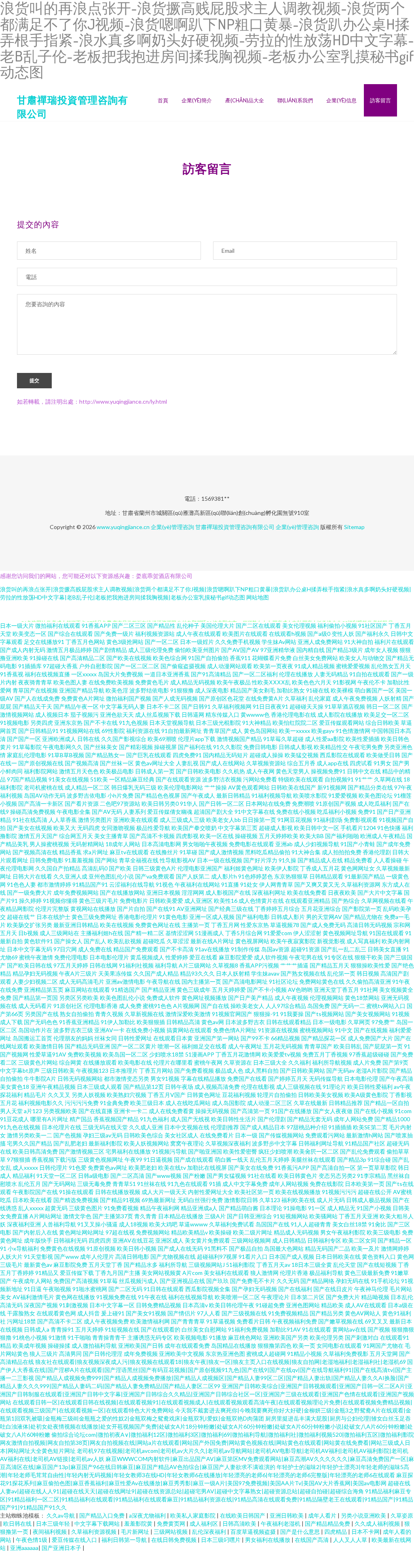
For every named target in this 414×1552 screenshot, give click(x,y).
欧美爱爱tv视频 (281, 1054)
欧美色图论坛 (376, 795)
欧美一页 (304, 1345)
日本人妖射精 (233, 973)
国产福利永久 (372, 633)
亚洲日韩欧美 (287, 1515)
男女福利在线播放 (268, 1539)
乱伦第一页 (341, 973)
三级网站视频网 (251, 1240)
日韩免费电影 (46, 860)
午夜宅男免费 (366, 746)
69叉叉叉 (376, 1321)
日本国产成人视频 (291, 1256)
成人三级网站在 (59, 933)
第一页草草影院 (377, 1167)
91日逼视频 (158, 1159)
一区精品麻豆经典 (131, 779)
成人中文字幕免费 (245, 1183)
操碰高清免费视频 (32, 811)
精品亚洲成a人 (199, 1208)
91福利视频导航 (271, 795)
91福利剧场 (327, 819)
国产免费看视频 (194, 1070)
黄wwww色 (255, 714)
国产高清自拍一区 (333, 1167)
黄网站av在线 (349, 1329)
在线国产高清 (312, 1539)
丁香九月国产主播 (117, 1272)
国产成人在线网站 (222, 763)
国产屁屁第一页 (383, 1046)
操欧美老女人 (247, 1005)
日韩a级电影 (93, 1175)
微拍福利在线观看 (57, 625)
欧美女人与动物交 (361, 657)
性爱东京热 (255, 924)
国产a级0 (318, 633)
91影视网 (344, 682)
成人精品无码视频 (192, 682)
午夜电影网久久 (62, 746)
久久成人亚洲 (146, 1127)
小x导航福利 (23, 1248)
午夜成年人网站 (32, 1280)
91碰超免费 (270, 1305)
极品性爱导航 (153, 827)
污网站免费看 (260, 779)
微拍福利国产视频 (128, 698)
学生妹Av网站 (279, 641)
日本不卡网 (365, 1531)
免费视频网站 (153, 1232)
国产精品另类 (327, 1313)
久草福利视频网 (231, 706)
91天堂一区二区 (56, 1175)
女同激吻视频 (118, 827)
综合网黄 (70, 1062)
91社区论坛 (283, 981)
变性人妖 (343, 633)
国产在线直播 (95, 1110)
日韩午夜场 (179, 1086)
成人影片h (224, 876)
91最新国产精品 (364, 876)
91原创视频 (101, 1248)
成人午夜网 (260, 771)
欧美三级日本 (147, 1102)
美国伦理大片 (217, 625)
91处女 (249, 884)
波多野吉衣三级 (73, 1030)
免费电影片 (134, 900)
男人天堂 (11, 1110)
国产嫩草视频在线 (340, 1321)
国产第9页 (395, 1062)
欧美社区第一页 (254, 1191)
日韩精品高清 (183, 1021)
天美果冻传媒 (115, 973)
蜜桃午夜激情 (36, 957)
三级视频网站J (206, 1264)
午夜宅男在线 (306, 957)
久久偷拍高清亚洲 (368, 981)
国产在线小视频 (373, 1110)
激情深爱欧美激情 (188, 1013)
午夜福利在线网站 (197, 884)
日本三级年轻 (53, 1523)
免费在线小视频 (296, 811)
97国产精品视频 (27, 779)
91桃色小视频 (30, 1337)
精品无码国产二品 (327, 1248)
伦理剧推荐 (225, 1127)
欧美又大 (64, 827)
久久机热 (233, 771)
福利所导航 (173, 1264)
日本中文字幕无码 (29, 949)
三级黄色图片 (86, 1208)
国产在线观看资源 (178, 779)
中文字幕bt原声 (20, 1070)
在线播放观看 (100, 1062)
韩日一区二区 (383, 706)
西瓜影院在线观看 (342, 755)
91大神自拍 (358, 641)
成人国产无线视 (190, 1119)
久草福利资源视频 (94, 1531)
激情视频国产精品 (239, 738)
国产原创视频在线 (40, 763)
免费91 (367, 811)
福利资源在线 (143, 730)
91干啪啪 (79, 1337)
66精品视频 (285, 1038)
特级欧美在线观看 (300, 779)
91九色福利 (154, 1119)
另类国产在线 (42, 1013)
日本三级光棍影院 (218, 722)
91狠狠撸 (182, 690)
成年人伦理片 (97, 1256)
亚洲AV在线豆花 (133, 1240)
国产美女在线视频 (29, 827)
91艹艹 (364, 779)
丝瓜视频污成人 (138, 1280)
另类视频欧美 (60, 1110)
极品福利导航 (326, 1272)
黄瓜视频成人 (147, 957)
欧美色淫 (117, 690)
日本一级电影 (329, 1021)
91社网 (369, 989)
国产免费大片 (343, 1297)
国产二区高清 (127, 1175)
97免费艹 (383, 1021)
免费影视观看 (361, 819)
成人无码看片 (35, 1005)
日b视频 (28, 933)
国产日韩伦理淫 (103, 1353)
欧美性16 (225, 900)
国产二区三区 (129, 625)
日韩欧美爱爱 (166, 900)
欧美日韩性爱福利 (370, 1086)
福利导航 (166, 965)
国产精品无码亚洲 (87, 1046)
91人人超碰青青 (311, 1224)
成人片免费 (367, 1062)
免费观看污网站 (325, 1135)
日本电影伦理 (361, 1078)
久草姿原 (402, 1515)
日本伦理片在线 (61, 1127)
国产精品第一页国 (35, 997)
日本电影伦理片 (109, 957)
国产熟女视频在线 (303, 973)
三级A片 (215, 1216)
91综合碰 (379, 1159)
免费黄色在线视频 (62, 1248)
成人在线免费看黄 (171, 1110)
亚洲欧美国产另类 (285, 1337)
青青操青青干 (109, 1337)
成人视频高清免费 (217, 1086)
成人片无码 (331, 1199)
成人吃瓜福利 (374, 803)
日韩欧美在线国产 (293, 787)
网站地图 (257, 597)
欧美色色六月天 (312, 682)
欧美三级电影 (384, 1232)
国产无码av (340, 1070)
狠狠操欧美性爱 (370, 965)
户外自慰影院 (96, 666)
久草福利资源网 (360, 884)
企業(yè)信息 (341, 100)
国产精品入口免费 (102, 1515)
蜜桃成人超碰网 (266, 1353)
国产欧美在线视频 (129, 657)
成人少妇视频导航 (316, 844)
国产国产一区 (24, 738)
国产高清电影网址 (245, 981)
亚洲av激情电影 (125, 981)
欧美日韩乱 (348, 1046)
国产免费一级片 (114, 633)
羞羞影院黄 (139, 1523)
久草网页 (359, 1021)
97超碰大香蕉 (60, 666)
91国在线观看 (386, 933)
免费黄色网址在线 (157, 924)
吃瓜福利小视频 (337, 811)
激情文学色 (77, 1216)
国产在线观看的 (160, 1329)
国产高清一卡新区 (40, 803)
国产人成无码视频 (175, 698)
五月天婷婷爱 (229, 989)
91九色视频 (133, 722)
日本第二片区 (308, 1297)
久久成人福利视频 (378, 1523)
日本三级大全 (270, 1062)
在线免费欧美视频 (111, 682)
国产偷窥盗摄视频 (183, 666)
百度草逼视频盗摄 (253, 1531)
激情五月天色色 (79, 771)
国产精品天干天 (32, 706)
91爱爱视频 (342, 795)
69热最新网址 (159, 1199)
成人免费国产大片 (370, 1038)
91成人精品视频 (314, 666)
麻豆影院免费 (70, 1264)
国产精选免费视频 (76, 1199)
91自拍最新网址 (181, 730)
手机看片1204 (358, 827)
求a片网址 (95, 852)
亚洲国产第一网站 (216, 1038)
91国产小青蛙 (357, 844)
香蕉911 (240, 657)
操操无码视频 (212, 1110)
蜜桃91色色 (157, 1005)
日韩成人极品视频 (368, 1199)
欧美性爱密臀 (240, 1151)
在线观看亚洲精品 (307, 900)
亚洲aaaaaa (24, 1547)
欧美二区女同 (359, 1240)
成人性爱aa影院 (324, 738)
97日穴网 (65, 949)
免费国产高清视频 (76, 1280)
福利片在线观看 (394, 641)
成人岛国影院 (229, 1102)
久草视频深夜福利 (228, 1143)
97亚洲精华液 (277, 649)
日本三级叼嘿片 (221, 1539)
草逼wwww (193, 1224)
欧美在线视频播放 (298, 1191)
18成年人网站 (123, 844)
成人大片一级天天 (164, 1191)
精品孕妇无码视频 (35, 973)
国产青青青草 (188, 1321)
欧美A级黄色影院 (366, 1094)
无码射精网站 (87, 844)
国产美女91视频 (146, 1313)
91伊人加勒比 (118, 1021)
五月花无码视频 (283, 1046)
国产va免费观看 (155, 876)
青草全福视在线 (138, 860)
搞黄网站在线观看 (189, 1030)
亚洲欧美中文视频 (181, 1353)
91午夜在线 (152, 1297)
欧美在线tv (172, 1167)
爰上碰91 (113, 1313)
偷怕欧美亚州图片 (197, 649)
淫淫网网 (193, 892)
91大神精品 (256, 722)
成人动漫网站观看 (229, 666)
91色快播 (389, 827)
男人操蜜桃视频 (49, 844)
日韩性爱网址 (135, 1038)
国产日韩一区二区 (221, 803)
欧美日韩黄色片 (297, 1175)
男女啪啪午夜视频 (205, 844)
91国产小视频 (374, 1208)
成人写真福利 (363, 941)
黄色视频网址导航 (345, 933)
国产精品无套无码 (309, 1119)
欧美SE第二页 (370, 1127)
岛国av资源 (275, 949)
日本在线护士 (53, 916)
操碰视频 (246, 835)
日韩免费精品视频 (158, 1305)
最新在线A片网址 (212, 941)
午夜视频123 (92, 1070)
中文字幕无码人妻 (122, 706)
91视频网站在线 (80, 730)
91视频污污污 (339, 1191)
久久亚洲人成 (70, 876)
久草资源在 (238, 1062)
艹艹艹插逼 (294, 965)
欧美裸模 (342, 690)
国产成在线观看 (193, 1159)
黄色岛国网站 (261, 730)
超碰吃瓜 (154, 941)
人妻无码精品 (331, 674)
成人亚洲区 (198, 900)
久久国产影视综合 (123, 738)
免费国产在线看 (247, 1078)
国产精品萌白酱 (238, 1208)
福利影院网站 (41, 771)
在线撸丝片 (164, 852)
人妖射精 (390, 698)
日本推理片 (124, 1070)
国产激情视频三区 (81, 1151)
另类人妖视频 (89, 1094)
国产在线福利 (295, 1288)
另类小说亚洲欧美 (364, 1515)
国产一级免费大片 (29, 892)
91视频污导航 (169, 1151)
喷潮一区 (169, 1046)
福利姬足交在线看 (204, 1046)
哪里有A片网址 (49, 1119)
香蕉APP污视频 (259, 965)
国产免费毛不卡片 (252, 1280)
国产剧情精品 (110, 649)
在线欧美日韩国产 (243, 1515)
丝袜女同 (105, 1038)
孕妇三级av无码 (103, 1135)
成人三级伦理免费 (150, 649)
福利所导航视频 (332, 1062)
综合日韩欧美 (382, 722)
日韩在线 (88, 738)
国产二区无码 (125, 1288)
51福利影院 (240, 1264)
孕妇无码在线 (353, 1280)
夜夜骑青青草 (35, 682)
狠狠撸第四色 (274, 1345)
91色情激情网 (353, 730)
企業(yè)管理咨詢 (172, 526)
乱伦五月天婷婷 (269, 1159)
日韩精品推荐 (346, 1102)
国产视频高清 (82, 763)
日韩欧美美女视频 (320, 1094)
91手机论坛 (385, 1280)
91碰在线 (318, 690)
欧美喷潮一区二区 (237, 1297)
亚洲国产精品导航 (81, 690)
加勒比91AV (285, 1329)
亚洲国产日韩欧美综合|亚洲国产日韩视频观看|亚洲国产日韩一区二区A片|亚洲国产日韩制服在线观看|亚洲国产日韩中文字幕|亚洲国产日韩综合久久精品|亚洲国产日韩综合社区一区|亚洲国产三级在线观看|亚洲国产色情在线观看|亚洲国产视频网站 (207, 1394)
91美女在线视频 (69, 779)
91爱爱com (278, 933)
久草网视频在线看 (383, 900)
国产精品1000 (392, 1119)
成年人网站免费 (353, 1119)
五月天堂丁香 (106, 1264)
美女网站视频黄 (161, 1272)
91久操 (287, 860)
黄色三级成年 (194, 989)
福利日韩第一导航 (124, 1539)
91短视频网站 (290, 1216)
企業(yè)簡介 (197, 100)
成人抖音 (88, 1313)
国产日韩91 (196, 706)
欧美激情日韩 (46, 1046)
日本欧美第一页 (364, 1183)
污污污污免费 (82, 1102)
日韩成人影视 (296, 746)
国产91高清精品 (211, 674)
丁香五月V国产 (167, 1094)
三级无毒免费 (94, 1183)
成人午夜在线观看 (198, 633)
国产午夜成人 (198, 795)
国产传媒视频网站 (281, 1135)
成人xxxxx (25, 1167)
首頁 (163, 100)
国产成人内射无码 (22, 649)
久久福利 (299, 1062)
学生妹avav (265, 973)
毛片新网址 (135, 1531)
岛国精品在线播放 (233, 1345)
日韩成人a (36, 1329)
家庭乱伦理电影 (26, 755)
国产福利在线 (195, 746)
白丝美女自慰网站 (204, 1329)
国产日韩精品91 (38, 730)
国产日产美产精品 (250, 997)
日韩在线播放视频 (117, 1191)
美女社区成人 (182, 1135)
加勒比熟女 (291, 690)
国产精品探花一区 (323, 1038)
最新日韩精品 (233, 795)
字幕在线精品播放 (203, 1078)
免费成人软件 (163, 997)
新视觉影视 (331, 941)
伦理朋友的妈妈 (73, 1038)
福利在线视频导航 (190, 1297)
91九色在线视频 (20, 1127)
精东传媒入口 (222, 714)
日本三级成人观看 (99, 1086)
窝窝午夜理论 (187, 1143)
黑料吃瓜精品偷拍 (267, 852)
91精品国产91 (90, 884)
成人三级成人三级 (182, 819)
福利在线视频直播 (47, 674)
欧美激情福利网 (150, 1321)
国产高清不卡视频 (152, 835)
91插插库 (30, 666)
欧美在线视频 (117, 924)
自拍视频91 (339, 779)
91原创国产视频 (336, 803)
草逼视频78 (284, 924)
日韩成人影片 (288, 916)
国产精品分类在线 (370, 787)
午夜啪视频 (57, 1288)
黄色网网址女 (358, 868)
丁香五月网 (225, 924)
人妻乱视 (187, 763)
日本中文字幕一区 (112, 1305)
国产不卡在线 (101, 722)
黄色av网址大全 (155, 763)
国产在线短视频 (377, 1264)
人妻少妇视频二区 (35, 981)
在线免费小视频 (145, 1030)
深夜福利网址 (269, 892)
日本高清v (195, 1305)
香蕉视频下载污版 (54, 1159)
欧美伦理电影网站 (180, 787)
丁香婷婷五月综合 (277, 908)
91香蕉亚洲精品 (79, 1021)
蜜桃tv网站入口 (386, 1005)
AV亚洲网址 (192, 908)
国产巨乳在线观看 (148, 755)
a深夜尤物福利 (148, 1515)
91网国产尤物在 (383, 1345)
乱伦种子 (188, 625)
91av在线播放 (212, 949)
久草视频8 (225, 965)
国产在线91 (160, 908)
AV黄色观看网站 (249, 787)
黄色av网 (212, 1021)
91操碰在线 (44, 657)
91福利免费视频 (248, 1329)
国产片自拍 (131, 908)
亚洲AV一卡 (109, 1030)
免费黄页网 (171, 1523)
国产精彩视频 (136, 746)
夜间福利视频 (50, 1531)
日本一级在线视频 (219, 860)
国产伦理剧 (272, 1119)
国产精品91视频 (120, 1199)
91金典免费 (114, 1102)
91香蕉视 (11, 674)
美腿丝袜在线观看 (313, 1159)
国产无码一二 (348, 1005)
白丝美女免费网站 (315, 657)
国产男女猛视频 (226, 1175)
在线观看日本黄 (173, 1038)
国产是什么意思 (300, 1531)
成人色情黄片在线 (261, 900)
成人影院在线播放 (340, 714)
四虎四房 (100, 1240)
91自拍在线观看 (369, 674)
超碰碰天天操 (306, 706)
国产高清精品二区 (82, 657)
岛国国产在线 (272, 1224)
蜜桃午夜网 (208, 1062)
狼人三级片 (44, 1353)
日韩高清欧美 (240, 1523)
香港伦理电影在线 (293, 714)
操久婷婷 (30, 900)
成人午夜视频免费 (106, 1321)
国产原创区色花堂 (221, 698)
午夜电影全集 (74, 811)
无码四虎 (88, 827)
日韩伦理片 (53, 1167)
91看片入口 (253, 1256)
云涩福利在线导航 (131, 884)
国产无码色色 (41, 1021)
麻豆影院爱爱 (236, 957)
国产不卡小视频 (267, 989)
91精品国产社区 (365, 1143)
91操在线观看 (76, 1191)
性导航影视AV (178, 860)
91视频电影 (14, 722)
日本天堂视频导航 (171, 722)
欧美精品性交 (331, 746)
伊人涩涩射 (307, 933)
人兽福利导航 (59, 1224)
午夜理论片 (275, 1297)
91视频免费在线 (116, 1297)
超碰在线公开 (375, 1191)
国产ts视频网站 (324, 1013)
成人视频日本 (52, 714)
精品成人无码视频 (296, 1232)
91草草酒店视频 (345, 706)
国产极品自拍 (246, 1248)
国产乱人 (95, 941)
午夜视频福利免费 (294, 1321)
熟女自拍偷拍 (77, 1013)
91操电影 (295, 1208)
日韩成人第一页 (155, 771)
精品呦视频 (375, 1297)
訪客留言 (380, 100)
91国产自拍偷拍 (208, 657)
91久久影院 (227, 746)
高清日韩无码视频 (369, 924)
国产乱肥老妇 (70, 1143)
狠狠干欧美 (369, 957)
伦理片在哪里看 (173, 1062)
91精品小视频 (304, 1353)
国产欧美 (120, 868)
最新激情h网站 (364, 1135)
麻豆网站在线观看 (87, 989)
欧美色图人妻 (70, 682)
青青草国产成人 (223, 730)
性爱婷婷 (176, 957)
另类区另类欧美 (79, 997)
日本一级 (246, 1135)
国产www (66, 1256)
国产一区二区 (162, 641)
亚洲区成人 (169, 1240)
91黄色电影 (173, 916)
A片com (192, 1272)
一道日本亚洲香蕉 (167, 674)
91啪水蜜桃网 (89, 1288)
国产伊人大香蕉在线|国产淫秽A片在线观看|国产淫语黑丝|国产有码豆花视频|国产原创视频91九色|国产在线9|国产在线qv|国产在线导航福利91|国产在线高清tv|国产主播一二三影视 (206, 1369)
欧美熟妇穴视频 (126, 1094)
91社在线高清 (30, 819)
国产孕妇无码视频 (254, 1288)
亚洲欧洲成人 (59, 738)
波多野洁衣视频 (222, 779)
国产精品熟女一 (105, 755)
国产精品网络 (317, 1280)
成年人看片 (323, 1515)
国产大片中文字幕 (380, 892)
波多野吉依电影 (86, 795)
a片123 (33, 1110)
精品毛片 (35, 1094)
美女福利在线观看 (226, 1272)
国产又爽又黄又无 (317, 884)
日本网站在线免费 (268, 803)
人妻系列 (134, 811)
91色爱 (78, 1167)
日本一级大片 (17, 625)
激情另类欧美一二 (29, 1135)
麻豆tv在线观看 (129, 852)
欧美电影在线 (135, 1062)
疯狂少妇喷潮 (275, 1151)
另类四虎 (41, 722)
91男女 (382, 763)
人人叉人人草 (350, 1539)
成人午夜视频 (291, 997)
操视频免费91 (328, 771)
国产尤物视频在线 (173, 1256)
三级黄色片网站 (38, 1062)
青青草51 (124, 1183)
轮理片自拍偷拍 (277, 1094)
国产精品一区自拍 (386, 1102)
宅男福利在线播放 (128, 1151)
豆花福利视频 (239, 1094)
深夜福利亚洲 (24, 1224)
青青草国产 (318, 1046)
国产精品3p (351, 1159)
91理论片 (334, 1086)
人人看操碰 (388, 860)
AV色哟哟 (300, 989)
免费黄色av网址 (107, 1167)
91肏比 (377, 1224)
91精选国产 (125, 989)
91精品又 (47, 1272)
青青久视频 (109, 1013)
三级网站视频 (171, 1531)
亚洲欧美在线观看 (135, 819)
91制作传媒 (245, 949)
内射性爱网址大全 (210, 1191)
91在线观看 (316, 1329)
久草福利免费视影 (345, 1353)
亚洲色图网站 (303, 1305)
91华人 (189, 803)
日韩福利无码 (70, 1240)
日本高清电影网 (161, 844)
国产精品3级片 (344, 649)
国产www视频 (164, 1175)
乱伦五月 (29, 1183)
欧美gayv (322, 730)
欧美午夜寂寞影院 (293, 941)
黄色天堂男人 (293, 771)
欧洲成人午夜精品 (383, 835)
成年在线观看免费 (187, 1345)
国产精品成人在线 (320, 860)
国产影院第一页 (362, 908)
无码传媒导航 (326, 1078)
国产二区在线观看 (258, 625)
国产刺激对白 (362, 1337)
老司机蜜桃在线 (43, 787)
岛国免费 (318, 1005)
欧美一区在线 (217, 835)
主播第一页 (196, 924)
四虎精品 (336, 1531)
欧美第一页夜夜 (273, 666)
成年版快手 (38, 1240)
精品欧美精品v (189, 1232)
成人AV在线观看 (366, 1305)
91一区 (317, 1208)
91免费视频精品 (288, 1313)
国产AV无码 (107, 811)
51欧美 (99, 779)
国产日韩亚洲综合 (249, 1216)
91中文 (344, 1030)
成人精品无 (341, 1208)
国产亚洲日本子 (62, 1547)
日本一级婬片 (197, 641)
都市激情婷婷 (54, 884)
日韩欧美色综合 (143, 1135)
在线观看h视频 (287, 633)
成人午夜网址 (245, 1046)
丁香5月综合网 (243, 933)
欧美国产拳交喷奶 (194, 827)
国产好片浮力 (260, 860)
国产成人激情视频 (221, 852)
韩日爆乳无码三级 (133, 787)
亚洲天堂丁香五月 (336, 989)
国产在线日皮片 (333, 1288)
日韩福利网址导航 (321, 1143)
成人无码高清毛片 (81, 981)
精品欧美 (332, 1305)
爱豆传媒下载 (77, 1272)
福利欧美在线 (298, 1199)
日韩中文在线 (364, 771)
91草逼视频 (220, 1321)
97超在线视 (120, 1232)
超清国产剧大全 (213, 811)
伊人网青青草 (276, 884)
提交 (34, 380)
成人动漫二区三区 (269, 1102)
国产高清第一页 (250, 1110)
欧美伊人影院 (282, 868)
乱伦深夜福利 (209, 1531)
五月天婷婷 (89, 1329)
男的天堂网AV (324, 916)
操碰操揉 (59, 1345)
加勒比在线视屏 (207, 1167)
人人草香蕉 (63, 819)
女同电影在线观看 (339, 1345)
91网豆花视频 (294, 819)
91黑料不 (216, 1248)
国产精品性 (161, 625)
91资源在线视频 (278, 1030)
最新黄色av (38, 1264)
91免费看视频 (121, 1208)
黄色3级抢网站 (125, 641)
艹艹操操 (215, 787)
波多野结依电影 (149, 690)
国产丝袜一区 (117, 763)
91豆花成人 (14, 1119)
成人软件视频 (271, 957)
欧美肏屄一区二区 (316, 1151)
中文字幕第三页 (238, 827)
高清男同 (70, 1353)
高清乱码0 (95, 868)
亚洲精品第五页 (43, 989)
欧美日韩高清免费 (35, 1151)
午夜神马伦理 (371, 1288)
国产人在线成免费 (37, 698)
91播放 (218, 1337)
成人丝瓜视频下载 (157, 714)
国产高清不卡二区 (59, 1321)
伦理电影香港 (101, 1005)
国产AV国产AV (240, 649)
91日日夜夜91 (270, 706)
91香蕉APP (96, 625)
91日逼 (33, 1288)
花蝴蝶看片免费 (271, 657)
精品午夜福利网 (160, 1208)
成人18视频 (133, 1224)
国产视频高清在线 (35, 852)
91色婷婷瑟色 (255, 876)
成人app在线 (333, 763)
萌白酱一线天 (232, 1159)
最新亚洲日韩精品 (76, 924)
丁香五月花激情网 (238, 1054)
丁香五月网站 (156, 1070)
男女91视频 (165, 1078)
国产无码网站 (59, 1183)
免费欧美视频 (84, 1054)
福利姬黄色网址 (244, 868)
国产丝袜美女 (101, 746)
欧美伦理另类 (327, 1337)
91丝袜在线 (151, 1183)
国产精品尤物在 (363, 916)
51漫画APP (199, 1054)
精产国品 (81, 1119)
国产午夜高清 (396, 1078)
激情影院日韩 (241, 1199)
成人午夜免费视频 (355, 698)
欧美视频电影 (191, 1337)
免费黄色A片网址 (83, 698)
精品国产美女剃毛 (252, 690)
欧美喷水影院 (310, 795)
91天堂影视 (38, 1256)
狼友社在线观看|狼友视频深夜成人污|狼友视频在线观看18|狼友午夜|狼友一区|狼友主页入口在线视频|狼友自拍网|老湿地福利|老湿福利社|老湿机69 (220, 1361)
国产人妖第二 (193, 876)
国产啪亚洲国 (205, 1151)
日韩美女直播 (384, 949)
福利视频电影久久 (40, 1102)
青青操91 (62, 1329)
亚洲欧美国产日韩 (140, 1345)
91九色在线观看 (187, 1183)
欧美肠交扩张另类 (29, 924)
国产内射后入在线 (35, 1232)
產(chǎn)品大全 (244, 100)
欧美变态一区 (29, 633)
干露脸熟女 (21, 1313)
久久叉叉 (59, 1094)
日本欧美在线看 (32, 1199)
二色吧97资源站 (120, 803)
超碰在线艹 (21, 916)
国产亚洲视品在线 (182, 1280)
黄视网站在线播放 (93, 908)
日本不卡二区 (163, 706)
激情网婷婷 (395, 1248)
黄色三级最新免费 (367, 1272)
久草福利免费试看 (231, 1224)
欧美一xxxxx (294, 730)
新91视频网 (331, 787)
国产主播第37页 (113, 1216)
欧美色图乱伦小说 (122, 997)
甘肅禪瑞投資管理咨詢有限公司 (235, 526)
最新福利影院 (106, 1143)
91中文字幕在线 (254, 811)
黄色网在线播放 (75, 1297)
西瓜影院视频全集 (207, 1288)
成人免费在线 (95, 949)
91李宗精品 (371, 1175)
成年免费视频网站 (76, 892)
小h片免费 (120, 795)
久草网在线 (388, 779)
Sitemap (354, 526)
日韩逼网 (193, 714)
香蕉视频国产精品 (116, 1119)
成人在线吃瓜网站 (188, 1102)
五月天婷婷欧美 (278, 835)
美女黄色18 (14, 1086)
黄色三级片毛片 (98, 900)
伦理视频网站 (327, 997)
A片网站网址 (46, 1216)
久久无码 (288, 1280)
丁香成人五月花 (320, 868)
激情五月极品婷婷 (69, 649)
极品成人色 (229, 1070)
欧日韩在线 (18, 1523)
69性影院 (113, 730)
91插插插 (340, 1127)
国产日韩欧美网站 (302, 1070)
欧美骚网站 (323, 1216)
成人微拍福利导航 (94, 1345)
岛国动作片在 (35, 1030)
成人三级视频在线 (298, 1086)
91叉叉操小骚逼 (97, 1224)
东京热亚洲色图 (225, 1353)
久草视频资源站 (266, 763)
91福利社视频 (136, 965)
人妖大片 (11, 1256)
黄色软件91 (38, 941)
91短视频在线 (122, 1329)
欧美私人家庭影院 (193, 1515)
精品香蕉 (70, 852)
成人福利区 (204, 1523)
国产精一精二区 (144, 933)
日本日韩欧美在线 (338, 1256)
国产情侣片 (181, 1313)
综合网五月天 (76, 835)
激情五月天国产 (38, 835)
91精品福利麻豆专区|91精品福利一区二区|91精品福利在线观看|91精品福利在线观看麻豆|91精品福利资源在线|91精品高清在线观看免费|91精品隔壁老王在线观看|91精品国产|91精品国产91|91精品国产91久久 (206, 1499)
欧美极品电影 (117, 771)
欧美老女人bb (223, 819)
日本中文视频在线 (186, 1127)
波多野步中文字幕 (274, 1143)
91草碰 (188, 852)
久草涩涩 (178, 941)
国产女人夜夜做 (333, 1110)
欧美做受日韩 (383, 755)
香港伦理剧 (377, 852)
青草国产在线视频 (35, 690)
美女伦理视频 (299, 625)
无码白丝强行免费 (200, 1199)
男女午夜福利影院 (342, 1232)
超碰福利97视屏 (217, 1256)
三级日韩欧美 (58, 1070)
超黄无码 (56, 1208)
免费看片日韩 (253, 1321)
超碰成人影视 (276, 827)
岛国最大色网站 (284, 1248)
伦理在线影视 (258, 1086)
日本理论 (271, 1208)
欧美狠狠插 (151, 1021)
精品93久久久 (197, 973)
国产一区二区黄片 (133, 1046)
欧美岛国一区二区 (125, 1054)
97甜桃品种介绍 (307, 1127)
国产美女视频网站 (368, 1013)
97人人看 (208, 1313)
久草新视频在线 (144, 1013)
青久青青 (145, 1216)
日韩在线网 (103, 965)
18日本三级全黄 (311, 1264)
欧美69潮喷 (162, 738)
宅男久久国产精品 (29, 1143)
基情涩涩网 (179, 933)
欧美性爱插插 (363, 738)
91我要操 (292, 1013)
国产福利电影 (253, 916)
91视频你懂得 (60, 900)
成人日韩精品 (289, 1240)
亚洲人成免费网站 (320, 641)
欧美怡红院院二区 (295, 722)
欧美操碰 (220, 1232)
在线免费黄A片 (264, 698)
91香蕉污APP (292, 1167)
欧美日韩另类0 (160, 803)
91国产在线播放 (291, 1110)
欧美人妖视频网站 (146, 1143)
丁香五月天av (273, 1264)
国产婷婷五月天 (288, 1078)
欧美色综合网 (170, 657)
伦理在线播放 (296, 674)
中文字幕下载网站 (97, 1523)
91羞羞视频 (79, 860)
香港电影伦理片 (138, 916)
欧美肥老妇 (143, 1167)
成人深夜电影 (212, 690)
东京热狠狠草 (291, 876)
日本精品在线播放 (180, 1216)
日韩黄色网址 (204, 1094)
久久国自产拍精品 (57, 868)
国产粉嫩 (194, 1175)
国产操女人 (68, 941)
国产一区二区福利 (255, 674)
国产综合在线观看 (70, 633)
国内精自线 (310, 649)
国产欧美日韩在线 (29, 965)
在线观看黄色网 (56, 1313)
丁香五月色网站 (85, 641)
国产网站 (106, 860)
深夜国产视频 (41, 1305)
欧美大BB (312, 835)
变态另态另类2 (337, 1175)
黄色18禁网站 (362, 997)
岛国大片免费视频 (120, 674)
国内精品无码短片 (225, 755)
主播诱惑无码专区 (150, 1337)
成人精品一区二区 (87, 787)
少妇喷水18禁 (166, 1054)
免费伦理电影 (71, 957)
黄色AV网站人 (363, 1313)
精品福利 (24, 1175)
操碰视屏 (165, 746)
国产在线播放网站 (122, 892)
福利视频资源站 (155, 633)
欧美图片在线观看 (245, 633)
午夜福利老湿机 (281, 1523)
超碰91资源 (305, 949)
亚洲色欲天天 (117, 714)
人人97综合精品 (286, 1005)
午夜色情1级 (32, 1539)
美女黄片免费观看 (207, 1240)
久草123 (269, 1199)
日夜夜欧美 (342, 892)
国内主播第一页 (201, 981)
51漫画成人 (209, 933)
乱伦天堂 (344, 1264)
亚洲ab (284, 844)
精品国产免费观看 (135, 949)
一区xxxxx (84, 674)
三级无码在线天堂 (105, 1127)
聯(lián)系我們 (295, 100)
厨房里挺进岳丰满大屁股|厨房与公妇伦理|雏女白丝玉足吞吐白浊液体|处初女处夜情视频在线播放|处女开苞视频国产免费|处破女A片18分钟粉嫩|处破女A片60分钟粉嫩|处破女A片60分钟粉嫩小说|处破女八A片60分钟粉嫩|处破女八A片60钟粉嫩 (206, 1426)
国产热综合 (346, 900)
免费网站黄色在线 (321, 981)
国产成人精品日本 (262, 1127)
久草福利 (296, 698)
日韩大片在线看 (32, 876)
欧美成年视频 (29, 1345)
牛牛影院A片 (40, 1078)
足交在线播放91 (44, 641)
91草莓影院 (27, 746)
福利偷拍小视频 (337, 625)
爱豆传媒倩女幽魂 (169, 811)
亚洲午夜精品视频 (53, 1086)
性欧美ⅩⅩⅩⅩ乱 (271, 682)
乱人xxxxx (31, 1208)
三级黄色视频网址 (100, 1159)
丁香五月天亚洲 (358, 1216)
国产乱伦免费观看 (362, 1151)
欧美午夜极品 (234, 682)
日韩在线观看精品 (288, 1021)
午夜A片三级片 (78, 973)
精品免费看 (358, 860)
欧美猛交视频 (302, 755)
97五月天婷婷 (70, 965)
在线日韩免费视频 (174, 1539)
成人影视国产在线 (228, 892)
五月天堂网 (384, 1353)
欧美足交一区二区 (386, 714)
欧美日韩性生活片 (233, 1119)
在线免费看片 (217, 1135)
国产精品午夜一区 (76, 706)
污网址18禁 (21, 1321)
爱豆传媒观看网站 (341, 722)
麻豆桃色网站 (245, 1337)
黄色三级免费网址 (94, 916)
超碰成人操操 (266, 755)
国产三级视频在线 (244, 1313)
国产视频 (379, 1329)
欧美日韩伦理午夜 (231, 1305)
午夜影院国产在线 (35, 1191)
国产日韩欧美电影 (198, 771)
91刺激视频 (73, 1305)
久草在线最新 (310, 1102)
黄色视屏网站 (252, 941)
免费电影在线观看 (251, 844)
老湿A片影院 (372, 1070)
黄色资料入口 (379, 1256)
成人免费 (130, 1005)
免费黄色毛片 (152, 682)
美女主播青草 (111, 835)
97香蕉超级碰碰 (369, 1054)
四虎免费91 (187, 755)
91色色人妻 (21, 884)
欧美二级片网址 (252, 1232)
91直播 (230, 884)
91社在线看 (262, 1175)
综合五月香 (301, 763)
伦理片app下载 (196, 738)
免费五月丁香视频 (325, 1054)
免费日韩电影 (260, 746)
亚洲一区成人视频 (211, 916)
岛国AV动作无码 (44, 795)
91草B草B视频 (66, 755)
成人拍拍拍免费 (341, 852)
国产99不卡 (255, 1038)
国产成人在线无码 (180, 1248)
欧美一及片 (365, 1248)
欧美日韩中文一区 (316, 827)
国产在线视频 (371, 1030)
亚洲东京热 (68, 722)
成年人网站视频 (288, 1183)
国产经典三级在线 (230, 908)
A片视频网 (186, 1005)
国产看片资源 (82, 803)
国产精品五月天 (329, 965)
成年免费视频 (141, 1353)
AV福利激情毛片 (33, 1297)
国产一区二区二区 (136, 666)
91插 (215, 1183)
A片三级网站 (195, 965)
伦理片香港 (294, 1272)
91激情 (57, 1337)
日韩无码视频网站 (80, 1078)
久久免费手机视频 (237, 641)
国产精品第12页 (143, 1086)
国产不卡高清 (177, 949)
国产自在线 (215, 1005)
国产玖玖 (217, 1280)
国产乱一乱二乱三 (343, 949)
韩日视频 (368, 973)
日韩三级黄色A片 (154, 868)
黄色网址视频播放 (204, 997)
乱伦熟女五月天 (391, 666)
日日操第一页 (259, 819)
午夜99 (133, 1159)
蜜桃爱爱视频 (353, 666)
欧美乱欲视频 (125, 941)
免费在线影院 (327, 1183)
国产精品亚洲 (158, 989)
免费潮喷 (303, 803)
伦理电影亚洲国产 (200, 868)
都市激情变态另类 (126, 1078)
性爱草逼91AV (48, 1054)
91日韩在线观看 (164, 1288)
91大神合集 (306, 852)
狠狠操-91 (266, 1013)
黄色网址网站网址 (81, 1232)
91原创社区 (67, 1005)
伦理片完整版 (52, 908)
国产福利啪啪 (342, 835)
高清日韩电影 (132, 1256)
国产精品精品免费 (328, 1523)
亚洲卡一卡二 (131, 1110)
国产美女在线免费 (250, 1167)
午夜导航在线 (163, 981)
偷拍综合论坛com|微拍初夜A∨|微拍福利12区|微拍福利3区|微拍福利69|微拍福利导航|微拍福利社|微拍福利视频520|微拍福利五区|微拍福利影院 (232, 1434)
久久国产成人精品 (156, 973)
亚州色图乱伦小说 (111, 876)
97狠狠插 (18, 1159)
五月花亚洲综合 (321, 908)
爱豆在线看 (203, 957)
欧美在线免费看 (307, 892)
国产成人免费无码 (323, 924)
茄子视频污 (84, 714)
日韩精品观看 (326, 876)
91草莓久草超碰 (283, 738)
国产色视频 (67, 1135)
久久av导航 (61, 1515)
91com (403, 1110)
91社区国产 (372, 625)
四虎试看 (361, 763)
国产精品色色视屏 (157, 795)
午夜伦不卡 (371, 682)
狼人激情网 (264, 1272)
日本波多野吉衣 (245, 1021)
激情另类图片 (95, 819)
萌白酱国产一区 (374, 690)
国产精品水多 (141, 1264)
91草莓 (109, 1280)
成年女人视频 (381, 649)
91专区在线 (338, 957)
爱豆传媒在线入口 (75, 1539)
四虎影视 (187, 835)
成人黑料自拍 (262, 1070)
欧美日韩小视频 (136, 1248)
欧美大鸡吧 (163, 1224)
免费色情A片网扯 (235, 1030)
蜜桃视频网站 (317, 1030)
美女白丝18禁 (349, 1224)
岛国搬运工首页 (32, 1038)
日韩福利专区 (324, 1240)
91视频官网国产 (232, 1013)
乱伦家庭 (319, 698)
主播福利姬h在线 (101, 933)
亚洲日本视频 (163, 892)
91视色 (164, 884)
